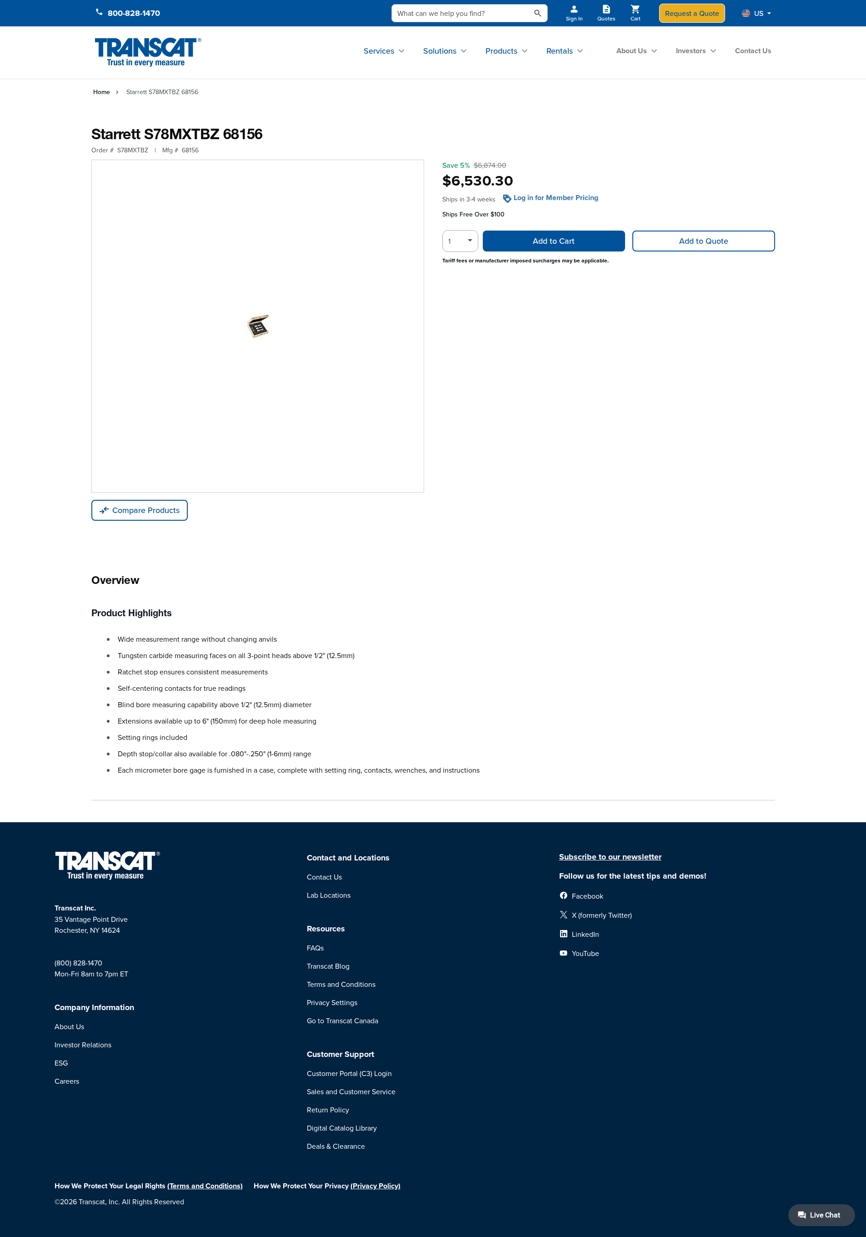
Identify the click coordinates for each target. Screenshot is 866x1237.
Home (101, 91)
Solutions (439, 50)
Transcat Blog (328, 966)
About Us (631, 50)
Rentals (559, 50)
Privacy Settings (332, 1002)
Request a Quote (692, 13)
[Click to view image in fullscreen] (258, 326)
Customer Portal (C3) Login (349, 1073)
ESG (61, 1063)
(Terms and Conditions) (205, 1186)
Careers (67, 1081)
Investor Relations (83, 1045)
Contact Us (753, 50)
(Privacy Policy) (375, 1186)
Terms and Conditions (341, 984)
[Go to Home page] (148, 52)
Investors (691, 50)
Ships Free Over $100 (473, 214)
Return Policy (328, 1110)
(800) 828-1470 (78, 963)
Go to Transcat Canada (342, 1021)
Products (501, 50)
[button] (756, 13)
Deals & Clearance (336, 1146)
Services (379, 50)
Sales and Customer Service (351, 1091)
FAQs (315, 948)
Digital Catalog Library (342, 1128)
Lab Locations (328, 895)
